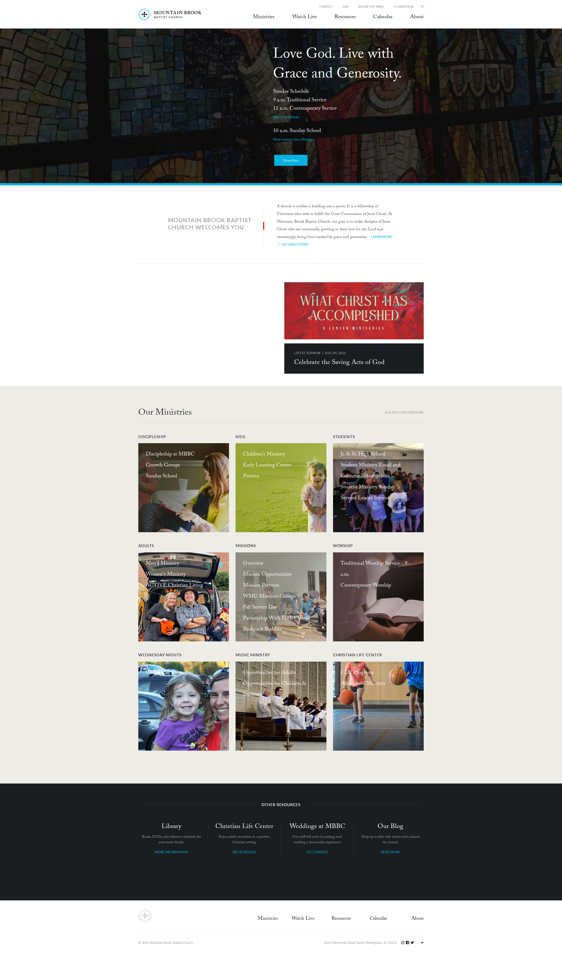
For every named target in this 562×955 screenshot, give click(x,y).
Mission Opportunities (267, 574)
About (417, 919)
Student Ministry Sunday (367, 487)
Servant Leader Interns (364, 498)
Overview (253, 563)
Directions (291, 160)
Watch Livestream (286, 116)
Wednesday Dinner (166, 673)
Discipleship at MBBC (170, 454)
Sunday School (161, 476)
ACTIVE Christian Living (174, 585)
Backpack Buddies (262, 629)
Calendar (378, 919)
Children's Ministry (264, 454)
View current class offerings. (293, 139)
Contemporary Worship (365, 585)
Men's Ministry (162, 563)
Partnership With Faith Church (276, 618)
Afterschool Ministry (362, 684)
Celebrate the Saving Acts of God (339, 363)
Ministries (268, 919)
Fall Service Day (260, 607)
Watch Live (304, 17)
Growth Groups (163, 465)
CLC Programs (357, 673)
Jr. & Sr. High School (362, 454)
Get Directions (294, 244)
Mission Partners (261, 585)
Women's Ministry (166, 574)
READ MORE (390, 852)
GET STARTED (317, 852)
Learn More (381, 236)
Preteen (251, 476)
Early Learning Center (267, 465)
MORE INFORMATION (171, 852)
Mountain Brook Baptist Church (171, 942)
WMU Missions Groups (269, 596)
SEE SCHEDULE (244, 852)
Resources (341, 919)
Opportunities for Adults (269, 673)
